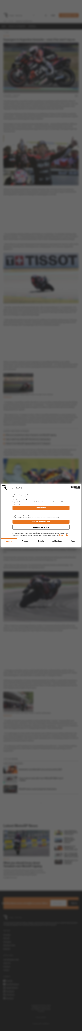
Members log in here (41, 527)
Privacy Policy (64, 535)
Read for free (41, 508)
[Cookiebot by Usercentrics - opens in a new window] (71, 487)
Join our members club (41, 522)
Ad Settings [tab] (57, 541)
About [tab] (73, 541)
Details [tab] (41, 541)
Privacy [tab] (25, 541)
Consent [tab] (9, 541)
